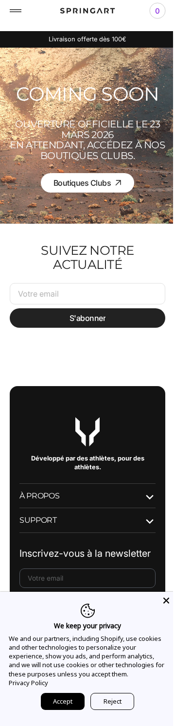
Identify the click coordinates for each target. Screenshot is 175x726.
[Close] (159, 600)
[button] (15, 11)
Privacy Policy (66, 682)
